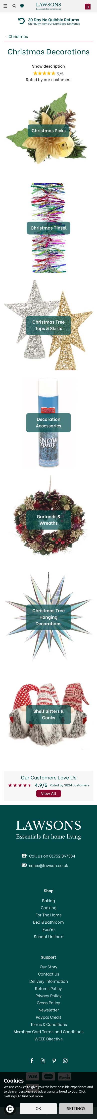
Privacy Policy (49, 995)
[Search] (14, 5)
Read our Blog (43, 1061)
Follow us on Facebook (32, 1061)
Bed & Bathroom (48, 922)
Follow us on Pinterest (54, 1061)
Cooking (48, 907)
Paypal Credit (48, 1017)
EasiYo (49, 929)
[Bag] (89, 5)
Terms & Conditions (48, 1024)
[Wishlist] (23, 6)
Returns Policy (48, 988)
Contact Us (48, 974)
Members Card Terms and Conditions (49, 1031)
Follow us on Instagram (65, 1061)
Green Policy (48, 1002)
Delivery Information (48, 981)
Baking (48, 900)
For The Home (49, 914)
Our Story (48, 966)
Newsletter (49, 1009)
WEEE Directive (49, 1038)
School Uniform (48, 936)
